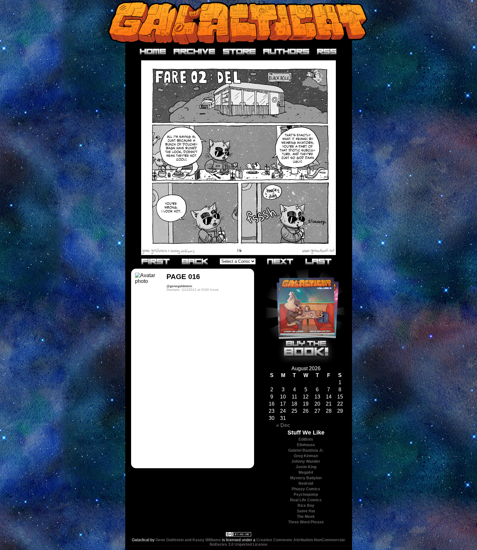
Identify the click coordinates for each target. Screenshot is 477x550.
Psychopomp (306, 494)
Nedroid (306, 483)
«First (155, 261)
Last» (318, 261)
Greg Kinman (306, 456)
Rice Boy (306, 505)
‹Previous (195, 261)
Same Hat (306, 511)
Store (239, 51)
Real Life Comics (306, 500)
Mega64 (306, 472)
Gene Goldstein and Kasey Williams (188, 540)
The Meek (306, 516)
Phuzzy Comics (306, 489)
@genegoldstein (179, 286)
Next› (280, 261)
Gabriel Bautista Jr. (306, 450)
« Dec (283, 425)
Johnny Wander (305, 461)
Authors (286, 51)
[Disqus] (192, 382)
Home (153, 51)
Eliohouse (306, 445)
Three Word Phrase (306, 522)
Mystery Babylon (306, 478)
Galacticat (238, 22)
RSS (327, 51)
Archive (194, 51)
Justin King (306, 467)
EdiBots (306, 439)
